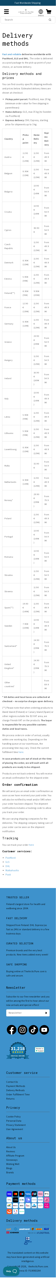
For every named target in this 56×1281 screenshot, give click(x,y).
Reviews (10, 1151)
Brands (10, 1172)
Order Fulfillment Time (18, 1094)
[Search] (50, 19)
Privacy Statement (16, 1125)
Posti (8, 874)
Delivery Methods (15, 1090)
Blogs (9, 1168)
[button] (40, 11)
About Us (11, 1147)
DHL (7, 866)
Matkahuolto (12, 870)
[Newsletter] (46, 1012)
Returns (10, 1098)
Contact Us (12, 1081)
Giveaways (11, 1159)
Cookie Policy (13, 1116)
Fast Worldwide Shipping (28, 2)
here (21, 752)
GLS (7, 861)
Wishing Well (12, 1164)
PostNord (10, 857)
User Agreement (14, 1129)
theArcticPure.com (38, 1266)
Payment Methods (15, 1086)
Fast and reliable (11, 54)
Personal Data (13, 1120)
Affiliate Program (15, 1155)
